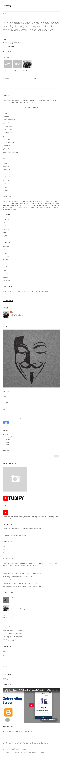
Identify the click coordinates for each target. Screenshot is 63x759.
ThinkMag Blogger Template (12, 640)
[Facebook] (6, 743)
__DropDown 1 (8, 123)
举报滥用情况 (8, 300)
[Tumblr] (32, 743)
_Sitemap (6, 136)
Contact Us (6, 170)
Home (5, 113)
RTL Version (6, 280)
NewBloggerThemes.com (37, 752)
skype (5, 236)
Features (6, 116)
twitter (5, 184)
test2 (25, 70)
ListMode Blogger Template (12, 630)
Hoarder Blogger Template (12, 627)
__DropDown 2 (8, 126)
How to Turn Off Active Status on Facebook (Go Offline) (22, 583)
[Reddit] (42, 743)
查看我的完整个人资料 (17, 315)
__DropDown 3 (8, 129)
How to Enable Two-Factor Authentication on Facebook (22, 586)
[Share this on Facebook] (8, 51)
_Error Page (7, 139)
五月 (8, 437)
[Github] (30, 743)
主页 (35, 78)
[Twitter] (4, 743)
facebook (6, 181)
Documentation (8, 142)
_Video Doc (7, 149)
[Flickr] (21, 743)
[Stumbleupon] (38, 743)
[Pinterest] (13, 743)
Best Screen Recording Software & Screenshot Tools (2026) (23, 573)
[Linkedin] (15, 743)
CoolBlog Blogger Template (12, 637)
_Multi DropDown (9, 120)
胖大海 (7, 6)
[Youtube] (24, 743)
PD (13, 312)
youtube (5, 187)
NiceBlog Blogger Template (12, 633)
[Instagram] (18, 743)
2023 (7, 435)
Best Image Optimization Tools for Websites (18, 577)
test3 (15, 70)
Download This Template (11, 152)
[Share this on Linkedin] (15, 51)
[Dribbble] (45, 743)
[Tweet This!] (10, 51)
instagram (6, 229)
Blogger (29, 108)
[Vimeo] (27, 743)
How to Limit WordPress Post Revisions (16, 580)
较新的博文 (7, 78)
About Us (6, 166)
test (4, 39)
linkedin (5, 232)
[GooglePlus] (9, 743)
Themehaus (13, 752)
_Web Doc (6, 146)
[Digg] (35, 743)
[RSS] (47, 743)
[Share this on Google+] (13, 51)
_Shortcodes (7, 133)
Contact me (51, 563)
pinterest (6, 190)
